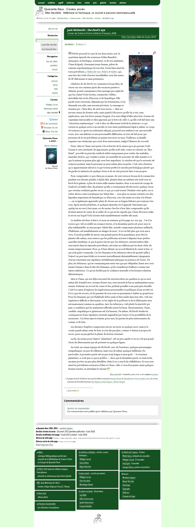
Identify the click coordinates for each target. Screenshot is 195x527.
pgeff (61, 2)
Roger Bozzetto (85, 467)
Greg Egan (126, 463)
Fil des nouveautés (50, 123)
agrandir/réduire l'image (154, 53)
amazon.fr (82, 44)
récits (87, 2)
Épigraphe (126, 489)
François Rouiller (86, 506)
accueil (41, 2)
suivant (55, 69)
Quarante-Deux (62, 18)
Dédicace (126, 492)
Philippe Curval (52, 104)
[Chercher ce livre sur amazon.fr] (51, 164)
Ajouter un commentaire (78, 408)
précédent (54, 65)
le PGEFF (40, 469)
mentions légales (66, 428)
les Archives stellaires (87, 452)
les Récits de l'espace (130, 452)
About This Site (51, 131)
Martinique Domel (51, 108)
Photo (55, 85)
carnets (113, 2)
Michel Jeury (127, 456)
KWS (38, 483)
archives (70, 2)
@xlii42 (55, 119)
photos (123, 2)
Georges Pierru (128, 467)
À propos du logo (129, 496)
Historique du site (51, 127)
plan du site (53, 29)
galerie (103, 2)
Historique (126, 485)
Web (56, 89)
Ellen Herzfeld (88, 18)
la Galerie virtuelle (86, 491)
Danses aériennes (51, 146)
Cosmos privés (75, 18)
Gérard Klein (84, 463)
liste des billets (52, 61)
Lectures (98, 18)
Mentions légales (129, 478)
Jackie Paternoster (87, 502)
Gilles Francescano (86, 499)
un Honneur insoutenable (46, 504)
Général (55, 93)
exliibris (51, 2)
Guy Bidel (83, 495)
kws (79, 2)
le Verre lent (41, 493)
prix (95, 2)
